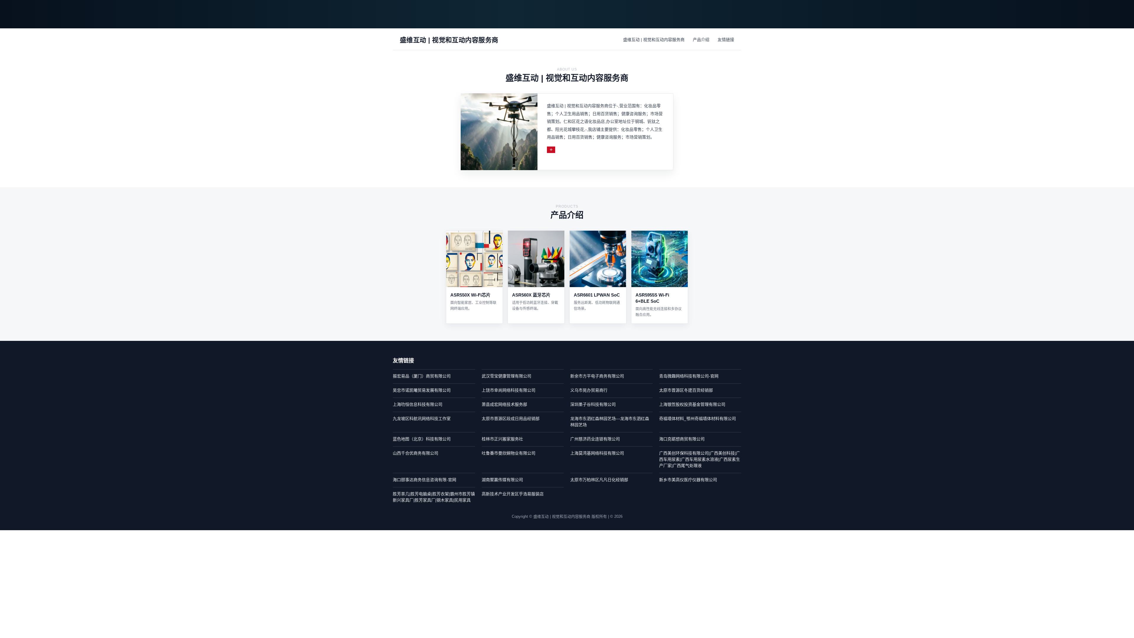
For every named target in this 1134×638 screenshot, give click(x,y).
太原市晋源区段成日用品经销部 (511, 418)
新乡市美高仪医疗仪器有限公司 (688, 479)
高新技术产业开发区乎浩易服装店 (513, 493)
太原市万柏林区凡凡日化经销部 (599, 479)
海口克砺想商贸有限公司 (682, 439)
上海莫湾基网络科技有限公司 (597, 453)
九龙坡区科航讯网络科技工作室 (422, 418)
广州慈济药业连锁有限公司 (595, 439)
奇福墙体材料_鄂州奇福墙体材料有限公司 (697, 418)
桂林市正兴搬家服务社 (502, 439)
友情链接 (726, 39)
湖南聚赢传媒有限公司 (502, 479)
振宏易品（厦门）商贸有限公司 (422, 376)
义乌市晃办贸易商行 (588, 390)
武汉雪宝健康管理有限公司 (506, 376)
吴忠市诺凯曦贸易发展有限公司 (422, 390)
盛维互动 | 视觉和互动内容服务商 (654, 39)
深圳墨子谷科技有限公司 (593, 404)
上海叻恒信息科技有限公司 (417, 404)
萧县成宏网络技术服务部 (504, 404)
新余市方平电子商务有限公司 (597, 376)
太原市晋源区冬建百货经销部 (686, 390)
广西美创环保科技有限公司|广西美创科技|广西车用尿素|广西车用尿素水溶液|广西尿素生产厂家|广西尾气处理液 (699, 459)
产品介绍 (701, 39)
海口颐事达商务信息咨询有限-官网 (424, 479)
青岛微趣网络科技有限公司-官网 (688, 376)
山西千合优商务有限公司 (415, 453)
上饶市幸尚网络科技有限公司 (508, 390)
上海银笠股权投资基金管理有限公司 (692, 404)
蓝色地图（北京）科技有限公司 (422, 439)
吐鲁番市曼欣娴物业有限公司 (508, 453)
